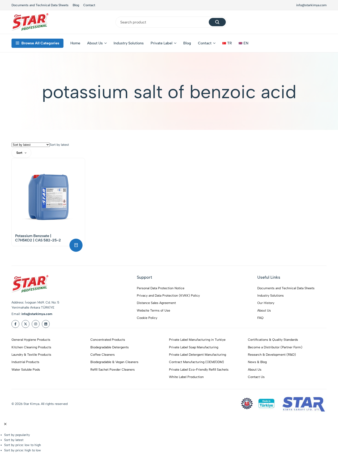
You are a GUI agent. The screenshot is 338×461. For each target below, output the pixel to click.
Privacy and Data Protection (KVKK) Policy (168, 296)
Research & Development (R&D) (272, 355)
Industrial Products (25, 362)
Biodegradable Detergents (109, 347)
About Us (95, 43)
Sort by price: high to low (22, 450)
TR (229, 43)
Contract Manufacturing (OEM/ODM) (196, 362)
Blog (76, 5)
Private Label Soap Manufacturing (193, 347)
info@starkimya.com (311, 5)
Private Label (161, 43)
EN (245, 43)
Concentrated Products (107, 340)
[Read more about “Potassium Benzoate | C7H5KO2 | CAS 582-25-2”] (76, 245)
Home (75, 43)
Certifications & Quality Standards (273, 340)
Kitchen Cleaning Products (31, 347)
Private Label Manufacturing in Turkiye (197, 340)
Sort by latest (13, 440)
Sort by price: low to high (22, 445)
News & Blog (257, 362)
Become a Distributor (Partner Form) (275, 347)
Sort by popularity (17, 435)
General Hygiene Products (30, 340)
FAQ (260, 318)
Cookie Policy (147, 318)
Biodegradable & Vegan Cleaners (114, 362)
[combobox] (59, 145)
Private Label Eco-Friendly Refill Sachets (199, 370)
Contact (89, 5)
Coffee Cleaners (102, 355)
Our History (265, 303)
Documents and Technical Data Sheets (40, 5)
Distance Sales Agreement (156, 303)
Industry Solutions (129, 43)
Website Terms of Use (153, 310)
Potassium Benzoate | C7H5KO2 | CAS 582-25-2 (38, 238)
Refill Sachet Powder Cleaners (112, 370)
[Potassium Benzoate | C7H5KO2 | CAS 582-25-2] (48, 194)
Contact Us (256, 377)
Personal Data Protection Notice (160, 288)
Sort (19, 153)
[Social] (15, 324)
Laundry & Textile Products (31, 355)
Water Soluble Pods (25, 370)
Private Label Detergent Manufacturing (197, 355)
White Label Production (186, 377)
